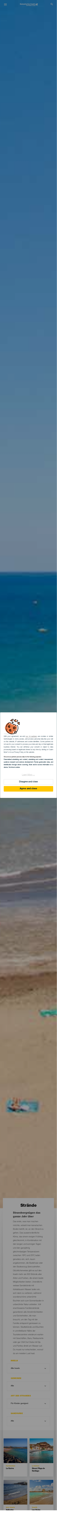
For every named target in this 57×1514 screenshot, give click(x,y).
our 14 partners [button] (31, 736)
